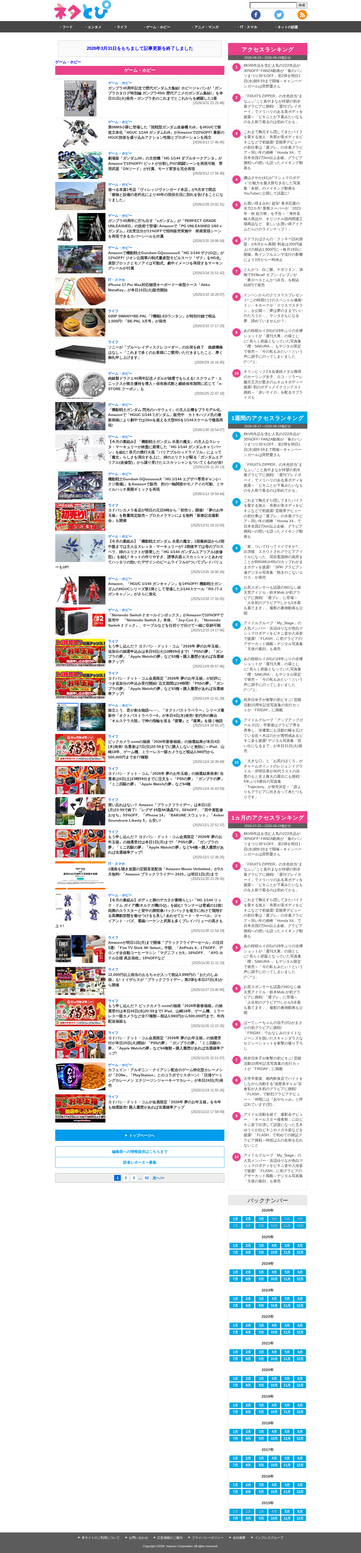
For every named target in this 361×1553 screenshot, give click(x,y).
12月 (300, 1252)
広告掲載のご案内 (170, 1538)
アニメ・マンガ (207, 27)
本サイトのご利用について (101, 1538)
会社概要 (239, 1538)
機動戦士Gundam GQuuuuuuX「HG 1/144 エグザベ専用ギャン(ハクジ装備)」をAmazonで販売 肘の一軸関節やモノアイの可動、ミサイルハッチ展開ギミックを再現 (166, 484)
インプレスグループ (269, 1538)
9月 (261, 1252)
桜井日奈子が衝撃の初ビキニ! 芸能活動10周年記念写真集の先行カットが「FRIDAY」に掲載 (272, 705)
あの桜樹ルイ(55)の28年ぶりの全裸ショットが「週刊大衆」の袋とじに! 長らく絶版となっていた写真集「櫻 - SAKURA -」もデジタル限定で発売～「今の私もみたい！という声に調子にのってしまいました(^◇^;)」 (273, 346)
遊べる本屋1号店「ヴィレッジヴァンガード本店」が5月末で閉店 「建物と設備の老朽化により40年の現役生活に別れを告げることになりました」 (165, 194)
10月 (274, 1252)
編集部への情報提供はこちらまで (140, 1151)
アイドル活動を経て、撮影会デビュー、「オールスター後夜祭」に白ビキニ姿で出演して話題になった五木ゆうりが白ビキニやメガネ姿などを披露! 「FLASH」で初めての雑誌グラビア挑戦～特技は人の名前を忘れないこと (273, 1130)
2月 (248, 1219)
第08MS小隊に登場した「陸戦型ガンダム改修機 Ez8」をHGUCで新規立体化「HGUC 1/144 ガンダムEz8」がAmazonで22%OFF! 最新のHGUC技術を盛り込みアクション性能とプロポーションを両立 (166, 132)
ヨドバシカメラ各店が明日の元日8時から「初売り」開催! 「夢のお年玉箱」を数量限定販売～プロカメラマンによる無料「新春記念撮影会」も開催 (166, 515)
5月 (287, 1245)
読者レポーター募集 (139, 1162)
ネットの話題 (287, 27)
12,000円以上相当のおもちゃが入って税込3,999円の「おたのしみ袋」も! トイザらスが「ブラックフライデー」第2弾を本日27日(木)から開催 (165, 980)
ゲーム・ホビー (158, 27)
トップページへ (140, 1135)
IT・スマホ (248, 27)
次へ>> (158, 1178)
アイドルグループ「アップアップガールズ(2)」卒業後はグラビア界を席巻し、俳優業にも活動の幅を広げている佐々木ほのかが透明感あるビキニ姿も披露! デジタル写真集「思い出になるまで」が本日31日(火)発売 (273, 735)
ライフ (122, 27)
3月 (261, 1219)
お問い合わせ (138, 1538)
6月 (300, 1245)
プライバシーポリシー (208, 1538)
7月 (235, 1252)
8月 (248, 1252)
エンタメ (94, 27)
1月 (235, 1219)
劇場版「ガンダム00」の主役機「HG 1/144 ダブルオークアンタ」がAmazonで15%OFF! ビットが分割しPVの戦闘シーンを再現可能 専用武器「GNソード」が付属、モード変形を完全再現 (165, 163)
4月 (274, 1245)
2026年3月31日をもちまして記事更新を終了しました (140, 48)
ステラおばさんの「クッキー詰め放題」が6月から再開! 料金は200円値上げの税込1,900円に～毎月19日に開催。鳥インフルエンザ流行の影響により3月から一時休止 (273, 249)
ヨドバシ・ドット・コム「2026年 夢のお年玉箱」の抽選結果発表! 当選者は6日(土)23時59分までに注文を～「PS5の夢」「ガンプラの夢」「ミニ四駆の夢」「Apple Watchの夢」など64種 (166, 778)
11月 (287, 1252)
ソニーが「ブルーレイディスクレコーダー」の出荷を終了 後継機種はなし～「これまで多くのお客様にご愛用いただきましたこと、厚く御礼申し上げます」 (165, 352)
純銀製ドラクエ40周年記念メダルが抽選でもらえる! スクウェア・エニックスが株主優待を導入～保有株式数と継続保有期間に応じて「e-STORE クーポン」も (165, 383)
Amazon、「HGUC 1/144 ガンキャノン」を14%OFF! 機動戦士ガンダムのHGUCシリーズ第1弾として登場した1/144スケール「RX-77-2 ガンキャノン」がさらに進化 (165, 589)
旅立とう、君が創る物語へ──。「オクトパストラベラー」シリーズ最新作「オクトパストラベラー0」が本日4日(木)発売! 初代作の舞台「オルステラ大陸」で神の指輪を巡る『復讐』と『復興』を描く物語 (166, 715)
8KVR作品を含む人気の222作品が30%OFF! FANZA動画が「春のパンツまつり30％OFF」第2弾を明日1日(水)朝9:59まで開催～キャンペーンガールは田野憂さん (273, 75)
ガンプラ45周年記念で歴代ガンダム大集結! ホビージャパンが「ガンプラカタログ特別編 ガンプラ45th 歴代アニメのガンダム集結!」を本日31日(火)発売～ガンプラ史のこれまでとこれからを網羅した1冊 (165, 93)
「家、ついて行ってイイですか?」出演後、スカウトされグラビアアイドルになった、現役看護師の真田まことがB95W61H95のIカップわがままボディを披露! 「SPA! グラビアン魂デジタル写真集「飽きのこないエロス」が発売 (273, 562)
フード (67, 27)
